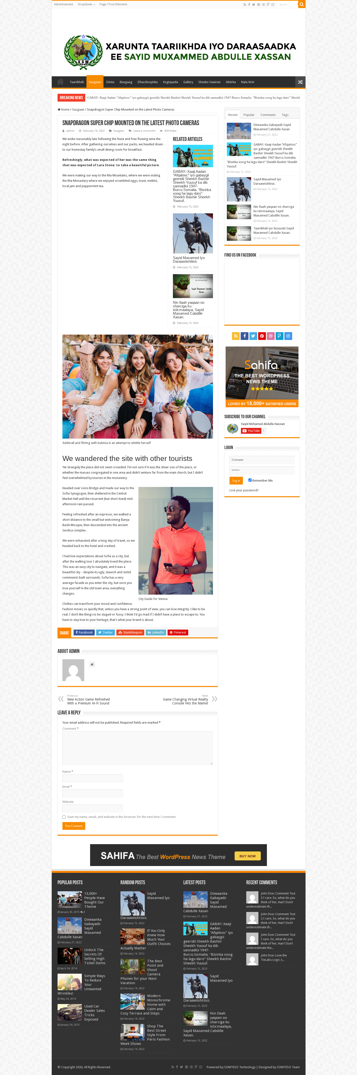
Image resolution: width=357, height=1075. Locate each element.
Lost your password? (244, 490)
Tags (285, 115)
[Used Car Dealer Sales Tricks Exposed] (70, 1012)
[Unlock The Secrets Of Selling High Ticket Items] (70, 956)
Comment (70, 728)
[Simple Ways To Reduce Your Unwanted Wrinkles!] (70, 982)
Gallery (188, 82)
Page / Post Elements (113, 4)
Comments (268, 115)
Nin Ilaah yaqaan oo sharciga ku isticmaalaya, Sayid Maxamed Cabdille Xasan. (188, 309)
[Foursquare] (268, 5)
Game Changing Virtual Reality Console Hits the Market (185, 699)
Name (67, 771)
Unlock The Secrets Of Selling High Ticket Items (94, 956)
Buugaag (126, 82)
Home (60, 81)
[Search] (302, 4)
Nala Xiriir (248, 82)
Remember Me (262, 480)
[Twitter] (254, 5)
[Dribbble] (263, 5)
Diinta (110, 82)
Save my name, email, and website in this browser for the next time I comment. (121, 817)
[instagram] (273, 5)
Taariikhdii (77, 82)
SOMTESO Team (288, 1067)
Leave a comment (144, 130)
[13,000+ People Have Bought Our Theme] (70, 899)
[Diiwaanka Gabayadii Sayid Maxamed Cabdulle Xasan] (70, 925)
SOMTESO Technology (239, 1067)
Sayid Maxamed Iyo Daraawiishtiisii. (111, 97)
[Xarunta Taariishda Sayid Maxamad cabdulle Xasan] (56, 20)
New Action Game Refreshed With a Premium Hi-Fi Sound (88, 699)
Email (67, 787)
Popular (249, 115)
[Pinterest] (259, 5)
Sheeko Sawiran (209, 82)
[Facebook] (249, 5)
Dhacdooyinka (148, 82)
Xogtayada (170, 82)
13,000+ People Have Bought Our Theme (94, 900)
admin (70, 130)
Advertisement (63, 4)
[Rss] (245, 5)
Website (68, 802)
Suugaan (95, 82)
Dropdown (85, 4)
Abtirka (231, 82)
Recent (233, 115)
